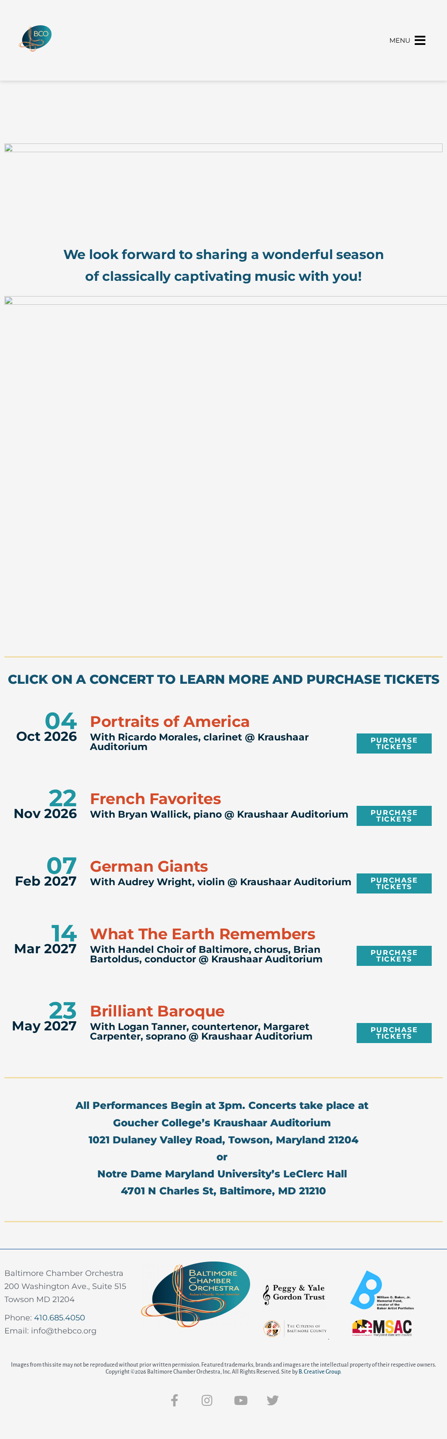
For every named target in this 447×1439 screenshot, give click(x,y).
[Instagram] (207, 1400)
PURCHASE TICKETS (394, 743)
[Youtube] (240, 1400)
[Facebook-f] (174, 1400)
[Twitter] (273, 1400)
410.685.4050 (59, 1318)
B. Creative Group (319, 1372)
